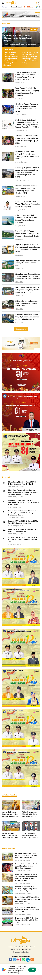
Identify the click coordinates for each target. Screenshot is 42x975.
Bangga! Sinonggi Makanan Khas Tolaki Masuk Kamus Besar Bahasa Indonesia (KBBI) (27, 899)
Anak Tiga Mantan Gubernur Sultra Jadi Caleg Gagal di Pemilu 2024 (30, 836)
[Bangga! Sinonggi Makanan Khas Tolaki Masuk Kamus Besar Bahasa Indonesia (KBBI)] (7, 900)
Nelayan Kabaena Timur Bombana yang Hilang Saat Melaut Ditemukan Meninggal (27, 866)
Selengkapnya (21, 329)
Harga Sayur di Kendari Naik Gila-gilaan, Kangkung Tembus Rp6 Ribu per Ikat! (27, 289)
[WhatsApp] (23, 960)
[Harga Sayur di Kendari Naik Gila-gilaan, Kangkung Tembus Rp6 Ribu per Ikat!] (8, 291)
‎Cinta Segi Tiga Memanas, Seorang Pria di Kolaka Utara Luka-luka (23, 530)
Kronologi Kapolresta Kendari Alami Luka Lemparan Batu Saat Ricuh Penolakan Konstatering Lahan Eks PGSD (27, 172)
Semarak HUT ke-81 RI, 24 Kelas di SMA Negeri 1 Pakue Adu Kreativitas (23, 522)
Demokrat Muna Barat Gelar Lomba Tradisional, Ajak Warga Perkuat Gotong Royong (26, 855)
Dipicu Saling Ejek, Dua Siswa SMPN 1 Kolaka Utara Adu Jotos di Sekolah (22, 483)
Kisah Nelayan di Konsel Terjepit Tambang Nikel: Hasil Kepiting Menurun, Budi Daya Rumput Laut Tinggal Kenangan (11, 59)
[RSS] (32, 960)
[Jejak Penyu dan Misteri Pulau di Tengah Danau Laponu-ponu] (8, 264)
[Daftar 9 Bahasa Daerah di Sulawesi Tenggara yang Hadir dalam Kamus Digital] (7, 890)
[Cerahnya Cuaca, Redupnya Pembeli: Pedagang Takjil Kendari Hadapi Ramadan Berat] (8, 109)
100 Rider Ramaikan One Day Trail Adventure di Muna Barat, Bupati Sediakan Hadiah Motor (23, 502)
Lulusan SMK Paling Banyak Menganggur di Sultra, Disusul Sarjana (18, 38)
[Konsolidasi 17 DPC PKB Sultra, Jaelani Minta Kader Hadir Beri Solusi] (7, 921)
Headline (7, 44)
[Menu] (3, 3)
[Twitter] (15, 960)
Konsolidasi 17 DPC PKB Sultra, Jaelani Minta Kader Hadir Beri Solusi (26, 920)
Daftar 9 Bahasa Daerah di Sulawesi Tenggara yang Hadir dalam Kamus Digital (26, 889)
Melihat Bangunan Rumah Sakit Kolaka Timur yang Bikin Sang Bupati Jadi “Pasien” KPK (10, 836)
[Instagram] (19, 960)
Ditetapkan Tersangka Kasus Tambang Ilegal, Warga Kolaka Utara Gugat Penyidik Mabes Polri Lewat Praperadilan (23, 492)
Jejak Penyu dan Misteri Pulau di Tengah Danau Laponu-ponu (27, 263)
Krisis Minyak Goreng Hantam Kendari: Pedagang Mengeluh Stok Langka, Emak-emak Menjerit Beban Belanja (30, 58)
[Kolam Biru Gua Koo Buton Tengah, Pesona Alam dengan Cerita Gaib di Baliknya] (8, 318)
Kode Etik (29, 947)
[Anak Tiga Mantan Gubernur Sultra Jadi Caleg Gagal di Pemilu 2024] (31, 826)
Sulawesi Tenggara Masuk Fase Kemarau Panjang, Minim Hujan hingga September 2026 (23, 539)
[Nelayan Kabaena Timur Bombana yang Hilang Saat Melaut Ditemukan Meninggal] (7, 867)
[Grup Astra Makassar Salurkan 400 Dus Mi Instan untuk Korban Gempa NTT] (7, 911)
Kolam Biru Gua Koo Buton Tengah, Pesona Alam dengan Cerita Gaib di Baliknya (27, 316)
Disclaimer (27, 949)
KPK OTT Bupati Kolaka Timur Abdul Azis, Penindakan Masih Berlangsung (27, 204)
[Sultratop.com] (11, 3)
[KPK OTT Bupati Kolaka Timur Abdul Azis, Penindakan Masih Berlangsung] (8, 205)
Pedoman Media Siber (21, 952)
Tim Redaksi (19, 947)
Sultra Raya (15, 44)
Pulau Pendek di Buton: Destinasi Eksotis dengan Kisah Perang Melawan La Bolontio (27, 233)
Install (32, 970)
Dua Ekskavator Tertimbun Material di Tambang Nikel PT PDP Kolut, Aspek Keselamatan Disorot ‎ (22, 513)
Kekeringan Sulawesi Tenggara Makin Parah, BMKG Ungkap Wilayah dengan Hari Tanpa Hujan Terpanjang (26, 878)
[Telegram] (28, 960)
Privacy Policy (16, 949)
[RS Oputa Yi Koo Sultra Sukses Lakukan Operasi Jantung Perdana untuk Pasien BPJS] (8, 156)
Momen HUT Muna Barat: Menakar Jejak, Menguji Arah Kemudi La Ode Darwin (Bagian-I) (10, 814)
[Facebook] (10, 960)
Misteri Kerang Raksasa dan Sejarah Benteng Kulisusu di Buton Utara (26, 303)
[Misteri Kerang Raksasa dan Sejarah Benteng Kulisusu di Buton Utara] (8, 304)
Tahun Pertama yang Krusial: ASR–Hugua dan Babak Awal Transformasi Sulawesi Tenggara (30, 814)
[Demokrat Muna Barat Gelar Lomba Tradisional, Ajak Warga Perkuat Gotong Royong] (7, 856)
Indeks (11, 947)
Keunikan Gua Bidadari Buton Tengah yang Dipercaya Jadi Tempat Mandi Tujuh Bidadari (27, 276)
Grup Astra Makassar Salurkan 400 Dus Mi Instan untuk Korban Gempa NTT (27, 910)
